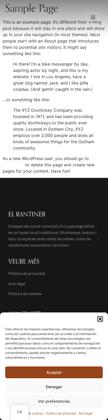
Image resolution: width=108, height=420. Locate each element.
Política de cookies (29, 413)
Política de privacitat (61, 413)
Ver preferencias (54, 401)
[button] (100, 319)
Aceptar (54, 372)
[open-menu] (93, 18)
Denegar (54, 386)
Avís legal (86, 413)
